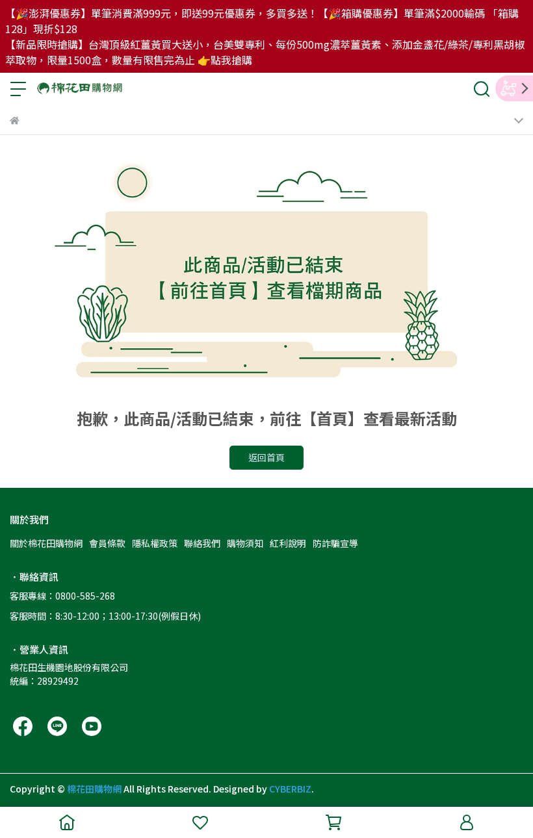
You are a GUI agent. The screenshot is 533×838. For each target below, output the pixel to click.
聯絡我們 (202, 543)
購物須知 (245, 543)
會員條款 (107, 543)
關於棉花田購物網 (46, 543)
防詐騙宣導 (335, 543)
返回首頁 (266, 457)
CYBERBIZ (290, 788)
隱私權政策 (154, 543)
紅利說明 (288, 543)
